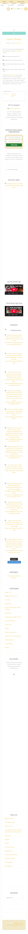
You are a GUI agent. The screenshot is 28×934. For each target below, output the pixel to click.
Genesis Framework (11, 924)
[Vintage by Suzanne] (14, 187)
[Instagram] (8, 8)
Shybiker (7, 839)
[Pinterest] (20, 8)
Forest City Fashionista (11, 854)
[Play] (7, 293)
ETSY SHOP (11, 5)
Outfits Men (8, 624)
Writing (7, 647)
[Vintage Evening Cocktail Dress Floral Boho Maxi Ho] (14, 455)
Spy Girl (7, 843)
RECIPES (14, 3)
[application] (14, 289)
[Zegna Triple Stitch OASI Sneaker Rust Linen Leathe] (14, 529)
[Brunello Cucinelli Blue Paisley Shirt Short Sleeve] (14, 417)
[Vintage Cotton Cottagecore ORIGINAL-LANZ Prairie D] (14, 399)
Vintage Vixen (8, 851)
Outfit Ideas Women (10, 621)
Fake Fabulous (8, 866)
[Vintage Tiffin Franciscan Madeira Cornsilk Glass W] (14, 380)
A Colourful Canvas (10, 847)
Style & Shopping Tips (11, 632)
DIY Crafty (7, 600)
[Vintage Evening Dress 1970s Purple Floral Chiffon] (14, 547)
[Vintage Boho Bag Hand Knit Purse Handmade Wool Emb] (14, 492)
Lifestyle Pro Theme (18, 923)
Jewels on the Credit (13, 75)
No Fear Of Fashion (10, 858)
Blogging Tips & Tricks (11, 596)
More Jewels (6, 94)
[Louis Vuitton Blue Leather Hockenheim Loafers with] (14, 473)
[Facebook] (14, 8)
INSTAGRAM (21, 5)
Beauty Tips (8, 592)
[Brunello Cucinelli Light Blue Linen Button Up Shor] (14, 362)
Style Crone (8, 835)
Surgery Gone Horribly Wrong (13, 636)
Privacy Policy (20, 1)
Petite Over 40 (8, 826)
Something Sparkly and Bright (13, 95)
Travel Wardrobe (9, 640)
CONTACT (5, 3)
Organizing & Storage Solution (13, 617)
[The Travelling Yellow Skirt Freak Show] (14, 674)
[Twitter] (26, 8)
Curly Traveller (8, 862)
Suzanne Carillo (14, 18)
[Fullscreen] (21, 293)
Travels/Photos (9, 643)
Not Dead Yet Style (10, 822)
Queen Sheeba (13, 39)
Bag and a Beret (9, 818)
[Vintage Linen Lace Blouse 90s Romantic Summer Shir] (14, 436)
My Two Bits (8, 613)
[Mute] (19, 293)
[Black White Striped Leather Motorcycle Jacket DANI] (14, 343)
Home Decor (8, 603)
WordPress (18, 924)
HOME (4, 1)
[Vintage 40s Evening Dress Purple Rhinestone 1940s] (14, 510)
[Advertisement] (16, 685)
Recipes (7, 628)
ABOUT (11, 1)
